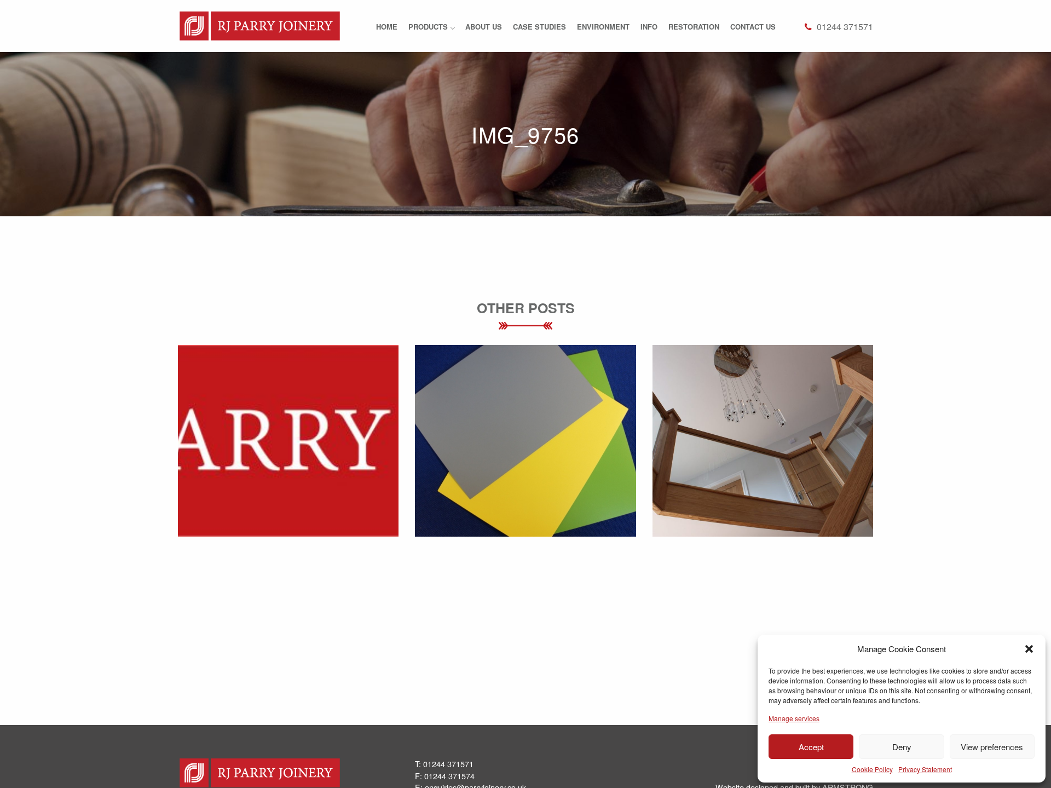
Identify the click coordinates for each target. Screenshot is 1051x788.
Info (648, 26)
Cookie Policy (872, 769)
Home (386, 26)
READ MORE (288, 465)
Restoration (693, 26)
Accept (811, 746)
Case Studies (539, 26)
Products (428, 26)
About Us (483, 26)
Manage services (794, 718)
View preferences (992, 746)
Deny (901, 746)
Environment (603, 26)
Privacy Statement (925, 769)
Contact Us (753, 26)
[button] (1029, 648)
